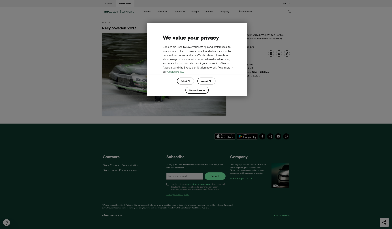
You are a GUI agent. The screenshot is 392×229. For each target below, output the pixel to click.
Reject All (185, 81)
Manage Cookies (197, 90)
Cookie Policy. (175, 71)
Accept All (206, 81)
